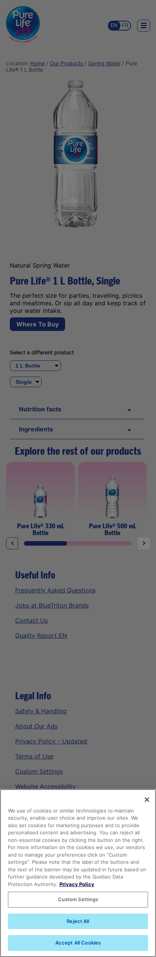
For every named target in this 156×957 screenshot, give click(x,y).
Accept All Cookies (78, 943)
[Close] (147, 799)
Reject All (78, 921)
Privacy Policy (76, 884)
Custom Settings (78, 899)
